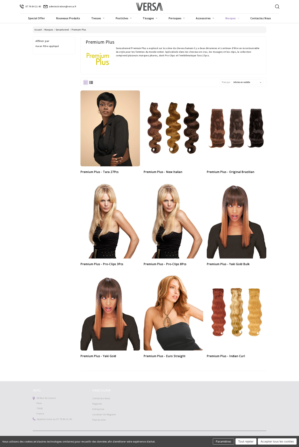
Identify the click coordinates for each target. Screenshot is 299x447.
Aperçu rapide (106, 118)
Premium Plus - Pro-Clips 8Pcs (165, 264)
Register (97, 403)
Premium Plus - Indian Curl (226, 356)
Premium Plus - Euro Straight (164, 356)
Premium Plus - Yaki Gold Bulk (228, 264)
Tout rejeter (246, 441)
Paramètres (223, 441)
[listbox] (248, 82)
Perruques (175, 18)
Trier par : (227, 82)
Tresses (96, 18)
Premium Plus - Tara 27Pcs (99, 172)
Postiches (122, 18)
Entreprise (98, 409)
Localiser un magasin (104, 414)
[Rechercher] (277, 7)
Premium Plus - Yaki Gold (98, 356)
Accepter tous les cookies (277, 441)
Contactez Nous (260, 18)
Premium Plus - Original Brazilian (230, 172)
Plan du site (99, 419)
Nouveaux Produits (68, 18)
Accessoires (203, 18)
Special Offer (36, 18)
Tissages (148, 18)
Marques (230, 18)
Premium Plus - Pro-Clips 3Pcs (101, 264)
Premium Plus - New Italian (163, 172)
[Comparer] (114, 118)
